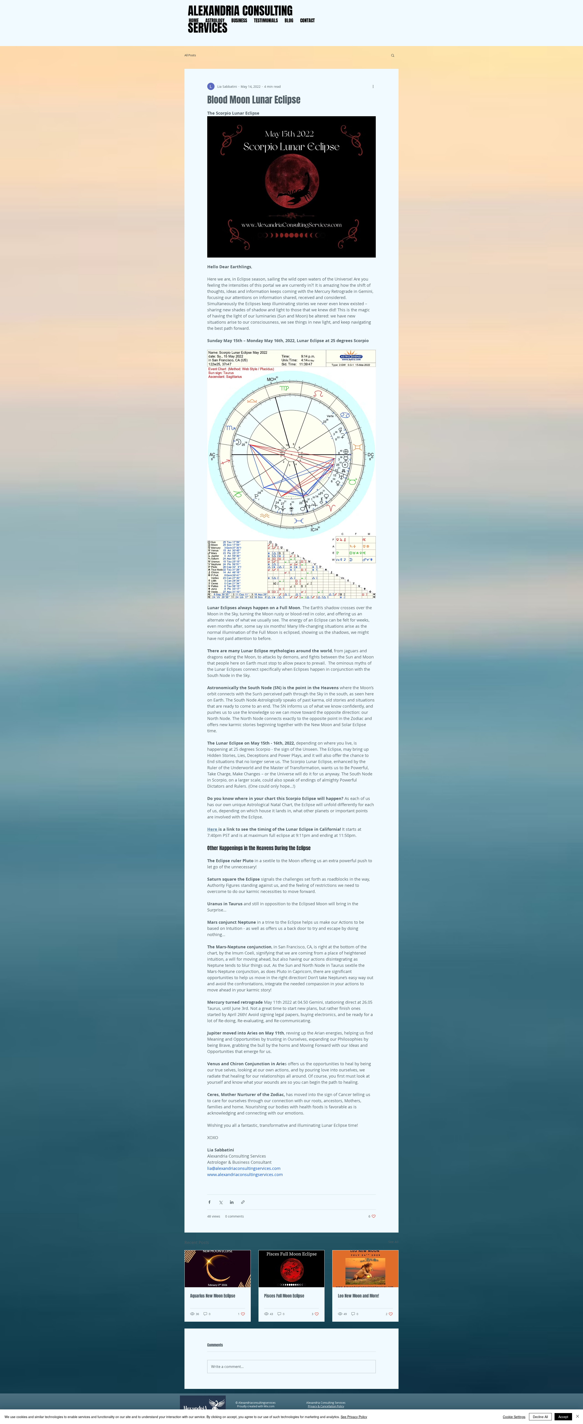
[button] (393, 55)
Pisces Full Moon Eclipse (284, 1296)
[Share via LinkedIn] (232, 1202)
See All (393, 1242)
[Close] (577, 1416)
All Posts (190, 55)
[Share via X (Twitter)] (220, 1202)
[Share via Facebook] (209, 1202)
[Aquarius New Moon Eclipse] (218, 1268)
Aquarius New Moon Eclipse (212, 1296)
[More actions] (373, 86)
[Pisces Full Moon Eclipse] (292, 1268)
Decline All (540, 1416)
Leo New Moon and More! (358, 1296)
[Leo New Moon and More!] (365, 1268)
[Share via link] (243, 1202)
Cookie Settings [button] (514, 1416)
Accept (563, 1416)
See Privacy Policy (354, 1416)
